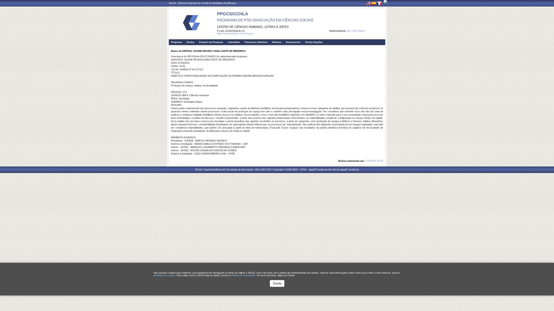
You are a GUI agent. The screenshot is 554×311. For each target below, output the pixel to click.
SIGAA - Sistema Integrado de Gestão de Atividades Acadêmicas (203, 3)
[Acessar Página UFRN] (385, 1)
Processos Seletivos (256, 42)
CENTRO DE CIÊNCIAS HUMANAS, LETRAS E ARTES (253, 27)
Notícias (276, 42)
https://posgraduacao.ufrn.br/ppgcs (235, 33)
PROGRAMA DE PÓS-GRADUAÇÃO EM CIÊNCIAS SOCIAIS (265, 20)
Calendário (234, 42)
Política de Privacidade (243, 275)
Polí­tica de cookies (165, 275)
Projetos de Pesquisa (211, 42)
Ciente (277, 283)
